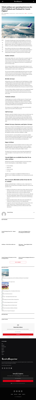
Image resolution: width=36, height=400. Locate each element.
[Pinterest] (2, 49)
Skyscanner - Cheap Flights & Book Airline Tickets (9, 296)
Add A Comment (18, 262)
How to (3, 348)
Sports (23, 394)
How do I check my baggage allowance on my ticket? (26, 258)
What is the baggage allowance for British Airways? (9, 305)
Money (20, 394)
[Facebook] (2, 43)
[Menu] (2, 1)
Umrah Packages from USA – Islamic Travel (9, 232)
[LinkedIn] (2, 47)
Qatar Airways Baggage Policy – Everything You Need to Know (25, 232)
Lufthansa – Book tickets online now (8, 244)
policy (21, 383)
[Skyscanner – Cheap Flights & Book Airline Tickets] (26, 238)
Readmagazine (19, 396)
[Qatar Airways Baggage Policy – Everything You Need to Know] (26, 225)
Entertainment (4, 346)
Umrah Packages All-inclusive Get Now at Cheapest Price (9, 258)
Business (3, 345)
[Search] (33, 1)
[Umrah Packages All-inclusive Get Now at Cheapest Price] (9, 251)
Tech (2, 352)
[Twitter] (2, 45)
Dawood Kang (6, 13)
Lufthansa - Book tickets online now (7, 293)
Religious (3, 351)
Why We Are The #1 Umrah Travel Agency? (8, 310)
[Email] (2, 51)
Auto (2, 343)
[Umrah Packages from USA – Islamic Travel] (9, 225)
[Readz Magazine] (18, 1)
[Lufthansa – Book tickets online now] (9, 238)
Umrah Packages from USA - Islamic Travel (8, 281)
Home (2, 4)
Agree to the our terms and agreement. (18, 383)
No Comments (30, 13)
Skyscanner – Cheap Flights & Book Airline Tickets (25, 245)
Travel (26, 13)
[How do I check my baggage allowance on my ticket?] (26, 251)
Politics (3, 349)
